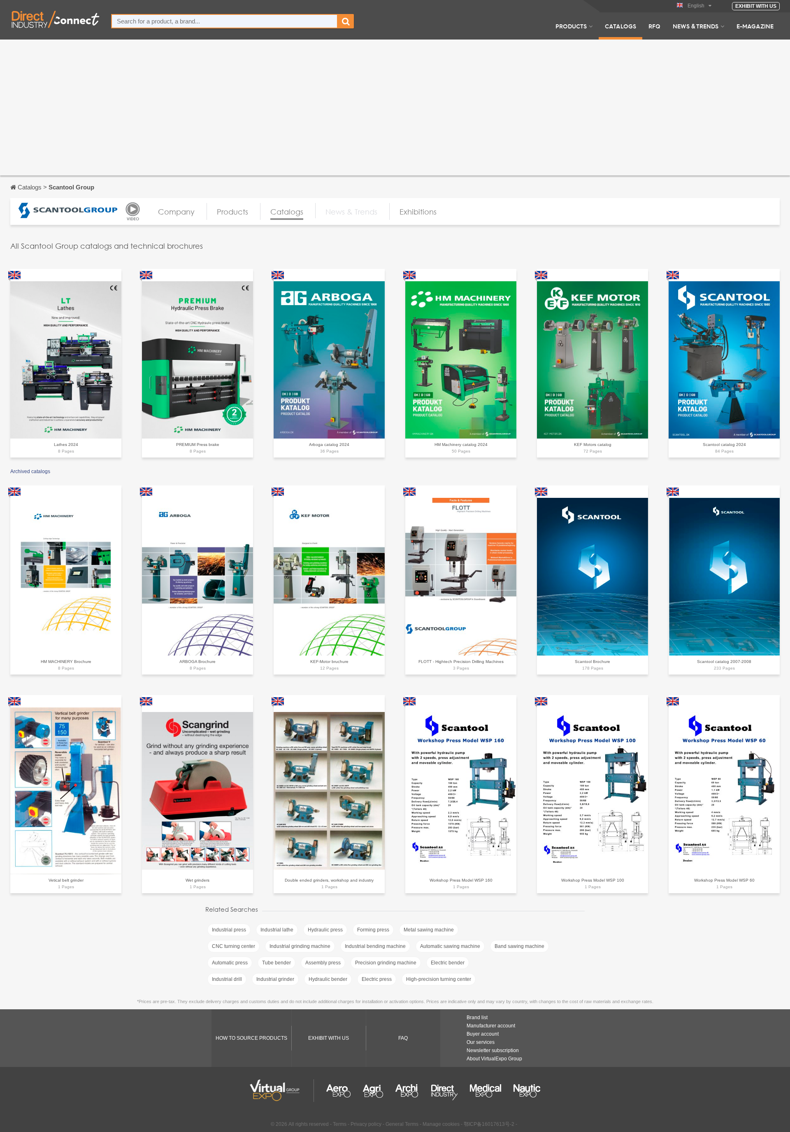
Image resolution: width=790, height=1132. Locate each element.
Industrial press (229, 930)
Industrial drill (227, 979)
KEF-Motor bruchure (329, 661)
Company (176, 211)
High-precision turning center (438, 979)
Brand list (477, 1017)
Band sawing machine (519, 946)
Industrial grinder (275, 979)
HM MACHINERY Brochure (66, 661)
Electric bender (448, 963)
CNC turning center (233, 946)
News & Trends (695, 26)
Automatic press (230, 963)
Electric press (377, 979)
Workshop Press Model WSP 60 (724, 880)
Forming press (373, 930)
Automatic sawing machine (450, 946)
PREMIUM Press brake (197, 444)
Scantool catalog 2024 (724, 444)
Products (571, 26)
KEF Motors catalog (592, 444)
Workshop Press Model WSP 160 (461, 880)
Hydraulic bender (328, 979)
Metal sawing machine (429, 930)
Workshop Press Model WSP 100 (592, 880)
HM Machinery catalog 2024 (461, 444)
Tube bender (276, 963)
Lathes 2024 (66, 444)
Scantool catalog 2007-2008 (724, 661)
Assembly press (323, 963)
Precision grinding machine (385, 963)
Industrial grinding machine (300, 946)
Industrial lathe (276, 930)
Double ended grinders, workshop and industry (329, 880)
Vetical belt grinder (66, 880)
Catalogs (620, 26)
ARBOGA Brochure (197, 661)
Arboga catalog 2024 (329, 444)
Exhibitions (418, 211)
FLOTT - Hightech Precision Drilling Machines (461, 661)
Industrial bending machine (375, 946)
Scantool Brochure (592, 661)
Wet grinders (197, 880)
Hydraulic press (325, 930)
